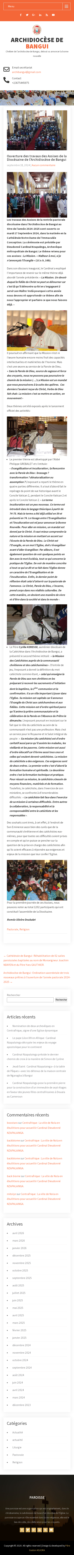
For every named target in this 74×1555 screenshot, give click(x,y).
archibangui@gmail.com (26, 72)
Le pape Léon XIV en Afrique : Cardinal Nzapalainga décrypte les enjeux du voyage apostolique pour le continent (31, 1042)
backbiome (13, 1140)
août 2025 (18, 1285)
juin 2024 (17, 1382)
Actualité (17, 1432)
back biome (13, 1176)
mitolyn (11, 1194)
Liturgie (17, 1447)
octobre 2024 (20, 1360)
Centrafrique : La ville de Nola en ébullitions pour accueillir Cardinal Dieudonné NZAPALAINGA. (34, 1128)
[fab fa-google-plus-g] (34, 15)
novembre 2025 (21, 1263)
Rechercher (13, 995)
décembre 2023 (21, 1405)
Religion (24, 929)
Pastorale (12, 929)
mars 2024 (18, 1397)
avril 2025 (18, 1315)
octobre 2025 (20, 1270)
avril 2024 (18, 1390)
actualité (17, 1440)
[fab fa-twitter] (27, 15)
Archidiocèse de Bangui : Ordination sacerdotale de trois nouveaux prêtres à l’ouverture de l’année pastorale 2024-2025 (36, 977)
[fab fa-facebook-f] (21, 15)
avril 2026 (18, 1233)
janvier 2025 (19, 1338)
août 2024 (18, 1375)
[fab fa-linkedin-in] (40, 15)
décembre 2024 (21, 1345)
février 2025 (19, 1330)
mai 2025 (17, 1308)
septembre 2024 (22, 1367)
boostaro (12, 1123)
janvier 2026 (19, 1248)
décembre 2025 (21, 1255)
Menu (11, 6)
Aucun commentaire (43, 165)
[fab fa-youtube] (53, 15)
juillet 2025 (18, 1293)
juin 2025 (17, 1300)
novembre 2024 (21, 1352)
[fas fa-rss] (47, 15)
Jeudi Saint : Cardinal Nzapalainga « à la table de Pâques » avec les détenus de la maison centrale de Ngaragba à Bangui (36, 1071)
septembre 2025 (22, 1278)
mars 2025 (18, 1323)
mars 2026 (18, 1240)
